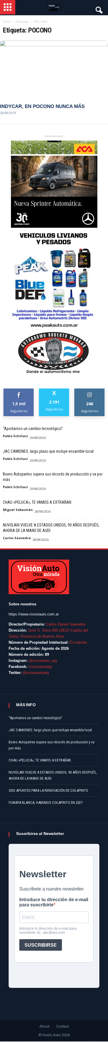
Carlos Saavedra (17, 537)
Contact (62, 1026)
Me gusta (19, 391)
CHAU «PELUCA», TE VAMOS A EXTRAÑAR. (37, 502)
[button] (98, 8)
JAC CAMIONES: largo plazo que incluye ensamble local (48, 451)
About (44, 1026)
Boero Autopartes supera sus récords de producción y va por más (53, 477)
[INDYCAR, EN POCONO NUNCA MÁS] (54, 69)
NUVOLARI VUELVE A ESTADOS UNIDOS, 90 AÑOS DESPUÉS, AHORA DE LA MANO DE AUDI (51, 528)
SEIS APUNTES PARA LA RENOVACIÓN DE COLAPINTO (48, 790)
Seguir (90, 391)
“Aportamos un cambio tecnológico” (33, 428)
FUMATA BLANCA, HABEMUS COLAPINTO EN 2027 (46, 802)
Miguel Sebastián (18, 509)
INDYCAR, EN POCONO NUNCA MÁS (42, 106)
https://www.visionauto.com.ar (34, 614)
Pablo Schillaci (15, 435)
